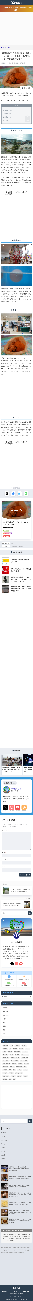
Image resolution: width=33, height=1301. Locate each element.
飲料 (14, 1079)
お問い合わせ (27, 1291)
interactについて (7, 1291)
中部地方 (14, 1063)
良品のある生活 (18, 1073)
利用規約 (20, 1293)
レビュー (5, 1019)
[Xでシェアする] (7, 493)
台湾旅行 (12, 1066)
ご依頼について (17, 1291)
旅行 (11, 543)
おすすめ (21, 1048)
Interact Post (13, 1293)
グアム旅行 (5, 1054)
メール (5, 859)
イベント (5, 1011)
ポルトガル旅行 (23, 1060)
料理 (14, 1070)
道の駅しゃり (8, 110)
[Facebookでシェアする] (13, 493)
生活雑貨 (5, 1073)
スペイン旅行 (6, 1057)
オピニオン (6, 1015)
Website (24, 810)
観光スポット (6, 1076)
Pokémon (5, 1048)
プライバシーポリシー (16, 1296)
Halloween (17, 1045)
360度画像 (5, 1045)
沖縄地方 (26, 1070)
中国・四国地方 (6, 1063)
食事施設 (21, 546)
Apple (11, 1045)
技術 (4, 1022)
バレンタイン (6, 1060)
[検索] (30, 1121)
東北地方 (19, 1070)
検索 (30, 913)
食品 (10, 1079)
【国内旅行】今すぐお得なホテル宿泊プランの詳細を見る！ (16, 193)
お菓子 (4, 1051)
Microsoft (24, 1045)
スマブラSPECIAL (15, 1057)
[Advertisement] (16, 28)
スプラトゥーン (25, 1054)
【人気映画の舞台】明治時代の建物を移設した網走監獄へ (16, 9)
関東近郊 (13, 1076)
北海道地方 (14, 546)
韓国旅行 (25, 1076)
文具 (10, 1070)
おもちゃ (27, 1048)
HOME (17, 1288)
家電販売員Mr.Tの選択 (21, 1066)
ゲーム (11, 1054)
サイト (4, 867)
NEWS (5, 1008)
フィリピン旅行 (14, 1060)
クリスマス (25, 1051)
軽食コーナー (8, 117)
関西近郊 (19, 1076)
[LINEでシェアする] (26, 493)
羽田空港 (11, 1073)
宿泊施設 (5, 1070)
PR (10, 1048)
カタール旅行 (17, 1051)
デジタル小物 (25, 1057)
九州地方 (20, 1063)
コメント (5, 830)
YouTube (18, 810)
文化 (4, 1026)
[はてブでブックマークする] (20, 493)
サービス (17, 1054)
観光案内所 (7, 113)
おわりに (7, 120)
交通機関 (26, 1063)
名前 (4, 852)
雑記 (4, 1033)
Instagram (11, 810)
